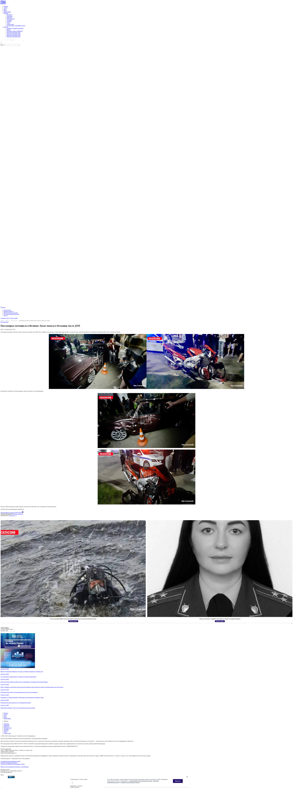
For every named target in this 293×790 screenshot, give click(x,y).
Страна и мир (10, 24)
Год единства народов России (11, 314)
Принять (178, 781)
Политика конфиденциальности (9, 762)
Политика (9, 14)
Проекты (6, 27)
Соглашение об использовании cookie (10, 761)
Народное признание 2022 (13, 36)
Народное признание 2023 (13, 35)
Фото (5, 9)
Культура (9, 21)
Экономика (10, 16)
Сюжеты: (3, 307)
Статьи (5, 7)
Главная (2, 320)
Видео (5, 10)
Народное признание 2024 (13, 33)
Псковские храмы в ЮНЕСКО (15, 31)
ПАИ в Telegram (4, 628)
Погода (5, 315)
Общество (9, 17)
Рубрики (6, 13)
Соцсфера (9, 20)
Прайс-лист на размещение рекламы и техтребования (14, 766)
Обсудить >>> (13, 515)
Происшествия (10, 18)
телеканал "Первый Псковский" (15, 28)
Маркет (9, 29)
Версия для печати (18, 514)
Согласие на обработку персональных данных (13, 764)
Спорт (8, 23)
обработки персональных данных (130, 782)
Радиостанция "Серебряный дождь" (16, 25)
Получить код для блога (6, 514)
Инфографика (7, 12)
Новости (6, 6)
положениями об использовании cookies (140, 781)
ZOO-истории (7, 310)
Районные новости (9, 311)
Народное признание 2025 (13, 32)
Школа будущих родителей (11, 312)
